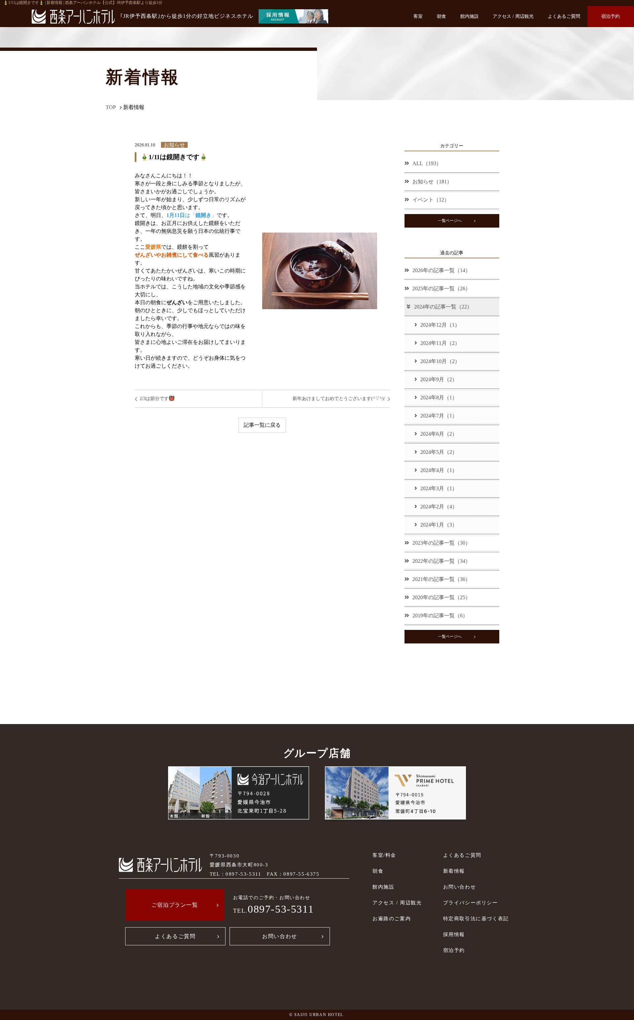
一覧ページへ (450, 220)
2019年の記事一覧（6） (440, 615)
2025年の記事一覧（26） (441, 288)
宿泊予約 (610, 16)
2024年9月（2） (438, 379)
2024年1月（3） (438, 525)
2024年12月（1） (440, 325)
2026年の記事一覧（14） (441, 270)
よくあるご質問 (564, 16)
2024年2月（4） (438, 506)
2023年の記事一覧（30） (441, 543)
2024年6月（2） (438, 434)
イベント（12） (430, 199)
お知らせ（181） (432, 181)
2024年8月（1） (438, 397)
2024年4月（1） (438, 470)
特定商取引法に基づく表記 (476, 918)
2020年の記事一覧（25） (441, 597)
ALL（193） (426, 163)
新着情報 (454, 871)
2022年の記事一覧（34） (441, 561)
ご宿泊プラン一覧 (175, 905)
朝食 (441, 16)
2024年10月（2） (440, 361)
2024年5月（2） (438, 452)
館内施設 (469, 16)
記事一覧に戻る (262, 425)
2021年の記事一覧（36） (441, 579)
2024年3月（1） (438, 488)
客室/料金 (384, 855)
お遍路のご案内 (391, 918)
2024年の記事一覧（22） (443, 307)
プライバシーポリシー (470, 902)
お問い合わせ (279, 936)
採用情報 (454, 934)
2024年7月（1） (438, 416)
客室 (418, 16)
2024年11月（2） (440, 343)
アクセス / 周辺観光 (513, 16)
